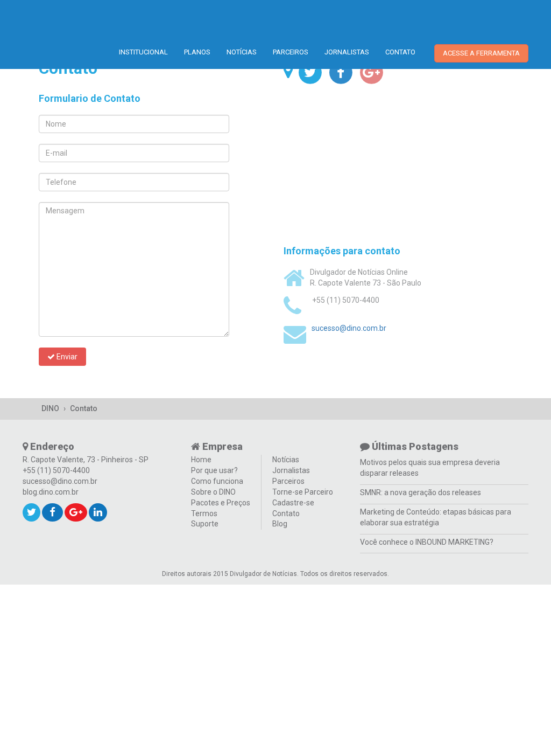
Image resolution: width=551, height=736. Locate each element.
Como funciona (217, 481)
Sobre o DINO (213, 492)
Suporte (204, 523)
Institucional (143, 52)
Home (201, 459)
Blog (279, 523)
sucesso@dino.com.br (349, 328)
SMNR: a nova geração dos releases (420, 492)
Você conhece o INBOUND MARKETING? (426, 542)
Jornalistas (346, 52)
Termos (204, 513)
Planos (197, 52)
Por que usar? (214, 470)
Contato (400, 52)
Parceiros (290, 52)
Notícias (242, 52)
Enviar (66, 356)
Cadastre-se (293, 502)
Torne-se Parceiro (302, 492)
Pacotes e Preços (220, 502)
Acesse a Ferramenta (481, 53)
